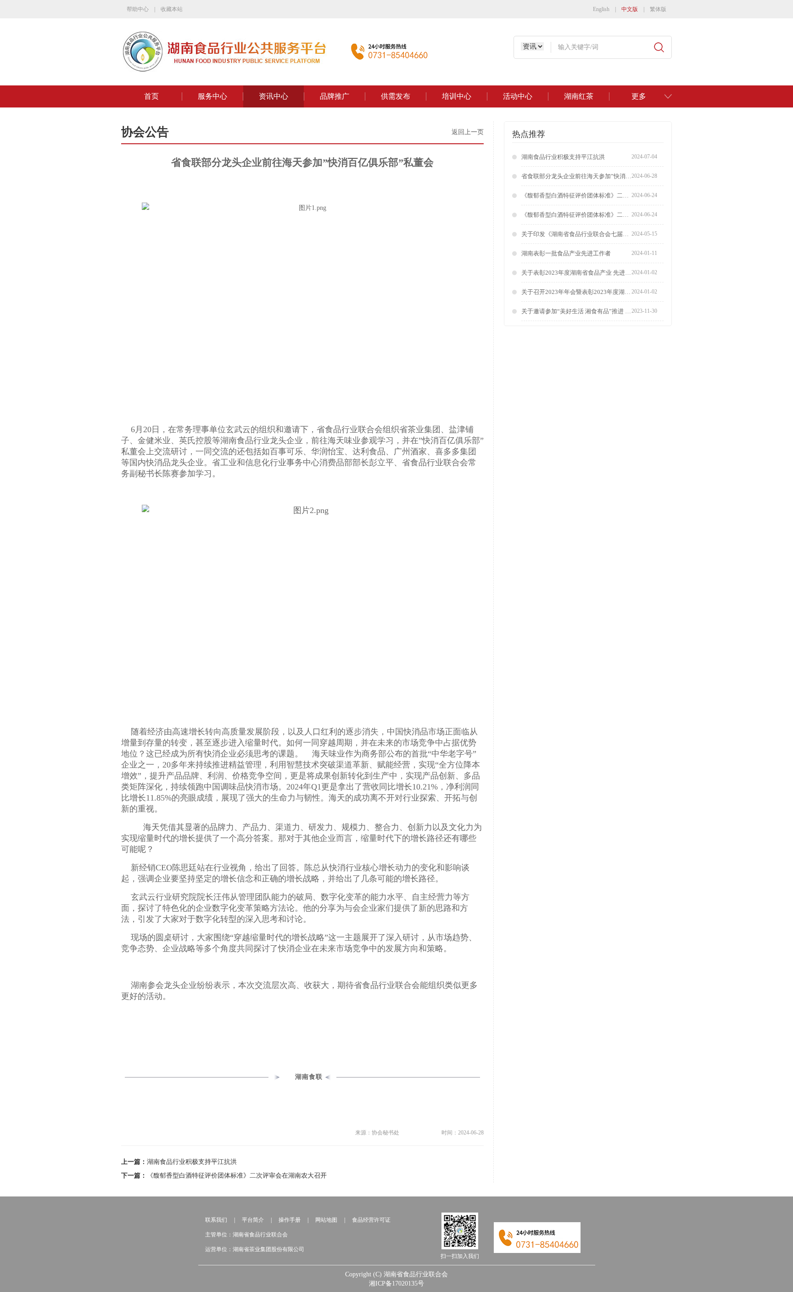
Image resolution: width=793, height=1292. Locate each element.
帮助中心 (138, 9)
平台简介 (253, 1220)
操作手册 (290, 1220)
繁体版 (658, 9)
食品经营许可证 (371, 1220)
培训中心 (456, 96)
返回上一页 (468, 132)
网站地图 (326, 1220)
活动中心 (517, 96)
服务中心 (212, 96)
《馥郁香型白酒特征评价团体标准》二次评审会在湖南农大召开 (237, 1175)
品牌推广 (334, 96)
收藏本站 (172, 9)
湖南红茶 (578, 96)
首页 (151, 96)
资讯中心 (273, 96)
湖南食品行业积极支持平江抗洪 (192, 1161)
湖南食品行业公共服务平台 (228, 52)
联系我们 (216, 1220)
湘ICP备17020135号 (396, 1283)
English (601, 9)
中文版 (629, 9)
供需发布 (395, 96)
